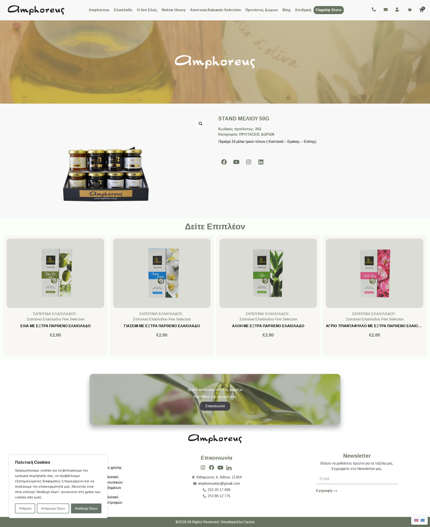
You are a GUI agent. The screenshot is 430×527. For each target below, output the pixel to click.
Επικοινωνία (216, 458)
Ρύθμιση (25, 508)
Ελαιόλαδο (123, 10)
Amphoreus (99, 10)
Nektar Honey (174, 10)
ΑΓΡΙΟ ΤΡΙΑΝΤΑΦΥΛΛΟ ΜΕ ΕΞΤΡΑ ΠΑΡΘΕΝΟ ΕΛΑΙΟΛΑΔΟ (377, 326)
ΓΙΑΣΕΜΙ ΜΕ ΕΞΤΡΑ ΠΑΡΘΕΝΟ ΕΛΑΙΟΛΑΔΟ (162, 326)
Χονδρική (303, 10)
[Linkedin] (261, 161)
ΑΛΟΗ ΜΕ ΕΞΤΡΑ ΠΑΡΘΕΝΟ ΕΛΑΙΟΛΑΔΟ (268, 326)
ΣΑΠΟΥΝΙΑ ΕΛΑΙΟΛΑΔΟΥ (54, 314)
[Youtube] (236, 161)
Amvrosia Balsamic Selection (215, 10)
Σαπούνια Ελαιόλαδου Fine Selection (55, 319)
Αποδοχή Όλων (86, 508)
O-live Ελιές (147, 10)
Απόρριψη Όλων (53, 508)
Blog (286, 10)
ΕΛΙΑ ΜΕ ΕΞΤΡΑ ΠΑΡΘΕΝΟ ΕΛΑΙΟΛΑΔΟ (55, 326)
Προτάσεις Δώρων (261, 10)
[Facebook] (224, 161)
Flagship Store (329, 10)
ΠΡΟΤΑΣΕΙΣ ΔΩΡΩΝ (256, 134)
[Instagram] (248, 161)
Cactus (249, 522)
